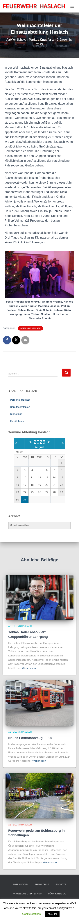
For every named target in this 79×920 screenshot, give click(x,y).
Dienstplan (16, 413)
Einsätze (60, 884)
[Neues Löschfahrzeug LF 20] (39, 702)
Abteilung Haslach (30, 328)
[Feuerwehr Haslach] (35, 6)
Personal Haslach (20, 399)
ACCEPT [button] (52, 914)
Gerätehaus (17, 421)
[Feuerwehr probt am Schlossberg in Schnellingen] (39, 795)
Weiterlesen (29, 668)
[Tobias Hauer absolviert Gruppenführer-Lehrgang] (39, 597)
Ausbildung (42, 884)
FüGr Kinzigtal (57, 893)
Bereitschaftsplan (20, 406)
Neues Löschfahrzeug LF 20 (30, 738)
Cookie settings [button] (31, 913)
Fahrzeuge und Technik (27, 893)
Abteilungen (20, 884)
